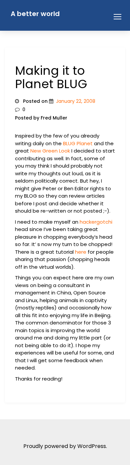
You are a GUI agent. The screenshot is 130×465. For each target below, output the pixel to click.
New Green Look (50, 150)
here (80, 251)
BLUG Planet (78, 143)
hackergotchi (96, 221)
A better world (35, 13)
